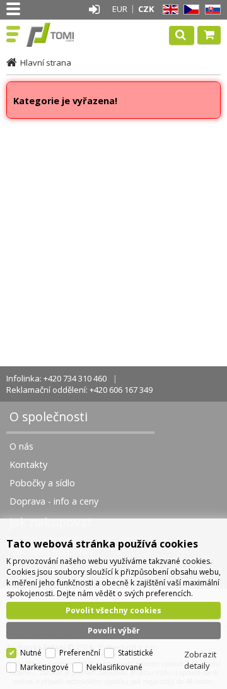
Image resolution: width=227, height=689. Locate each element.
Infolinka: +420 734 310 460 (56, 378)
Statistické (135, 652)
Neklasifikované (114, 667)
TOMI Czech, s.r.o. (64, 35)
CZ (189, 10)
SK (211, 10)
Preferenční (79, 652)
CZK (146, 9)
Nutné (31, 652)
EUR (119, 9)
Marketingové (44, 667)
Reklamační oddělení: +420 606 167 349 (79, 389)
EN (168, 10)
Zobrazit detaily (200, 660)
